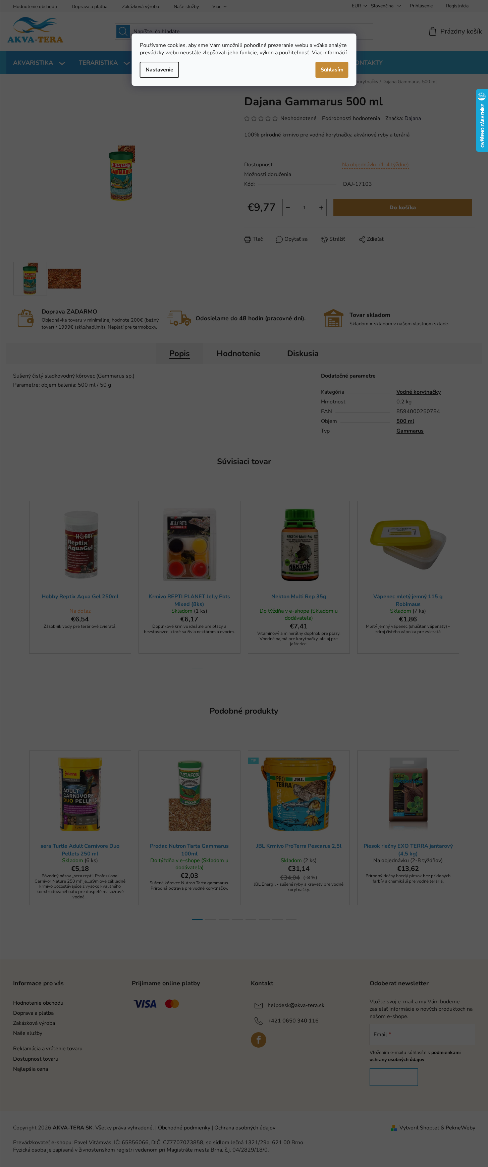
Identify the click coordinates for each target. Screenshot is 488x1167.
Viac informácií (329, 52)
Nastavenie (159, 69)
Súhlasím (332, 69)
